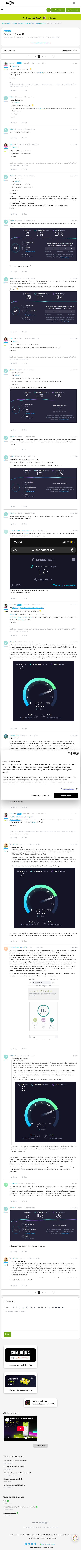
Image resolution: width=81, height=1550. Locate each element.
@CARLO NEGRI (17, 817)
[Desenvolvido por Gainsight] (40, 1523)
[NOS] (10, 3)
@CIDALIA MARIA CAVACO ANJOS (31, 608)
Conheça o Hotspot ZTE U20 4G (14, 1485)
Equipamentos (40, 23)
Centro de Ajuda (17, 23)
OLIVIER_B (13, 1183)
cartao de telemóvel (9, 1513)
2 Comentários (8, 1509)
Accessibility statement (50, 1527)
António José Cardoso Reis (19, 947)
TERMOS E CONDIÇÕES (37, 1538)
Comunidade (6, 23)
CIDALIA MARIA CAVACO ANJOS (21, 530)
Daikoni (12, 97)
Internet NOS (8, 1463)
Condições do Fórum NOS (32, 1527)
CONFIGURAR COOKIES (49, 1534)
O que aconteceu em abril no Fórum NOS (17, 1473)
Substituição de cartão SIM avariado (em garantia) (19, 1507)
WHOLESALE (51, 1538)
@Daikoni (15, 66)
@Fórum (40, 72)
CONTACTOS (14, 1534)
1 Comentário (7, 1503)
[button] (2, 10)
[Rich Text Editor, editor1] (40, 1320)
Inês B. (12, 144)
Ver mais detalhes (68, 789)
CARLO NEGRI (14, 735)
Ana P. (12, 63)
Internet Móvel (8, 1488)
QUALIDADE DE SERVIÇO (67, 1534)
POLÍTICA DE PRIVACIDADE (29, 1534)
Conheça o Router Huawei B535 (14, 1466)
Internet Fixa (29, 23)
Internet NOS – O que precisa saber (15, 1460)
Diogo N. (13, 844)
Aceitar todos (66, 795)
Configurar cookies (39, 795)
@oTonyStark (29, 817)
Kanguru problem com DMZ (13, 1479)
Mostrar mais (40, 1445)
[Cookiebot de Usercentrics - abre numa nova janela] (69, 753)
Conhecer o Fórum (10, 1475)
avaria (5, 1501)
